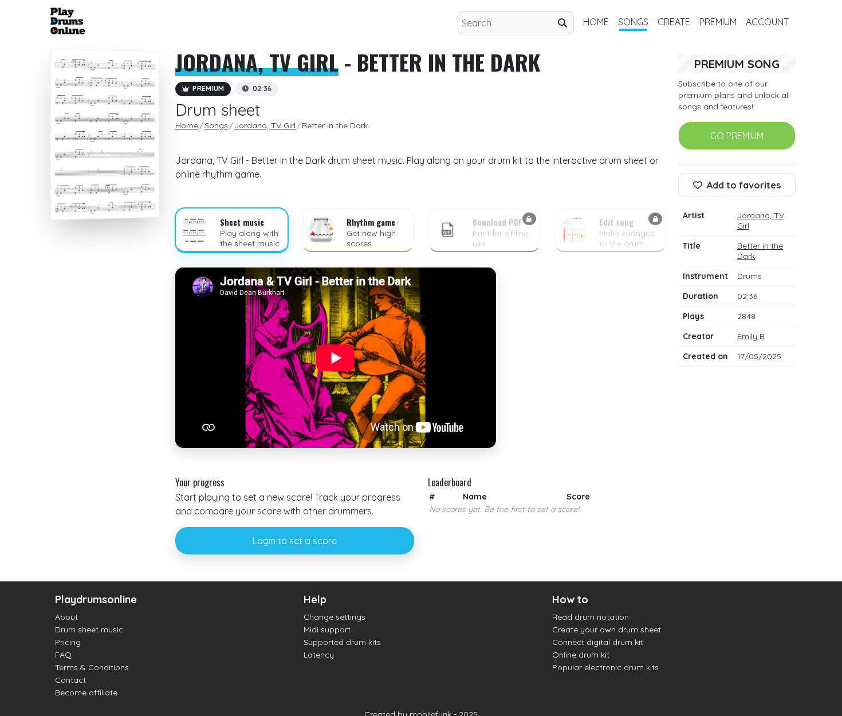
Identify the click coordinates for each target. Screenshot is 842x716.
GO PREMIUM (737, 135)
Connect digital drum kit (597, 642)
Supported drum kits (342, 642)
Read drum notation (590, 617)
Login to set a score (295, 540)
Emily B (751, 336)
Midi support (327, 629)
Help (315, 599)
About (66, 617)
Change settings (334, 617)
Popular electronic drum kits (605, 667)
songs (633, 21)
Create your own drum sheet (606, 629)
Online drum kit (580, 655)
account (767, 21)
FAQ (63, 655)
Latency (319, 655)
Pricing (68, 642)
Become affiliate (86, 692)
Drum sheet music (89, 629)
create (674, 21)
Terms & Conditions (92, 667)
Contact (70, 680)
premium (718, 21)
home (596, 21)
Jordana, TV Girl (257, 62)
